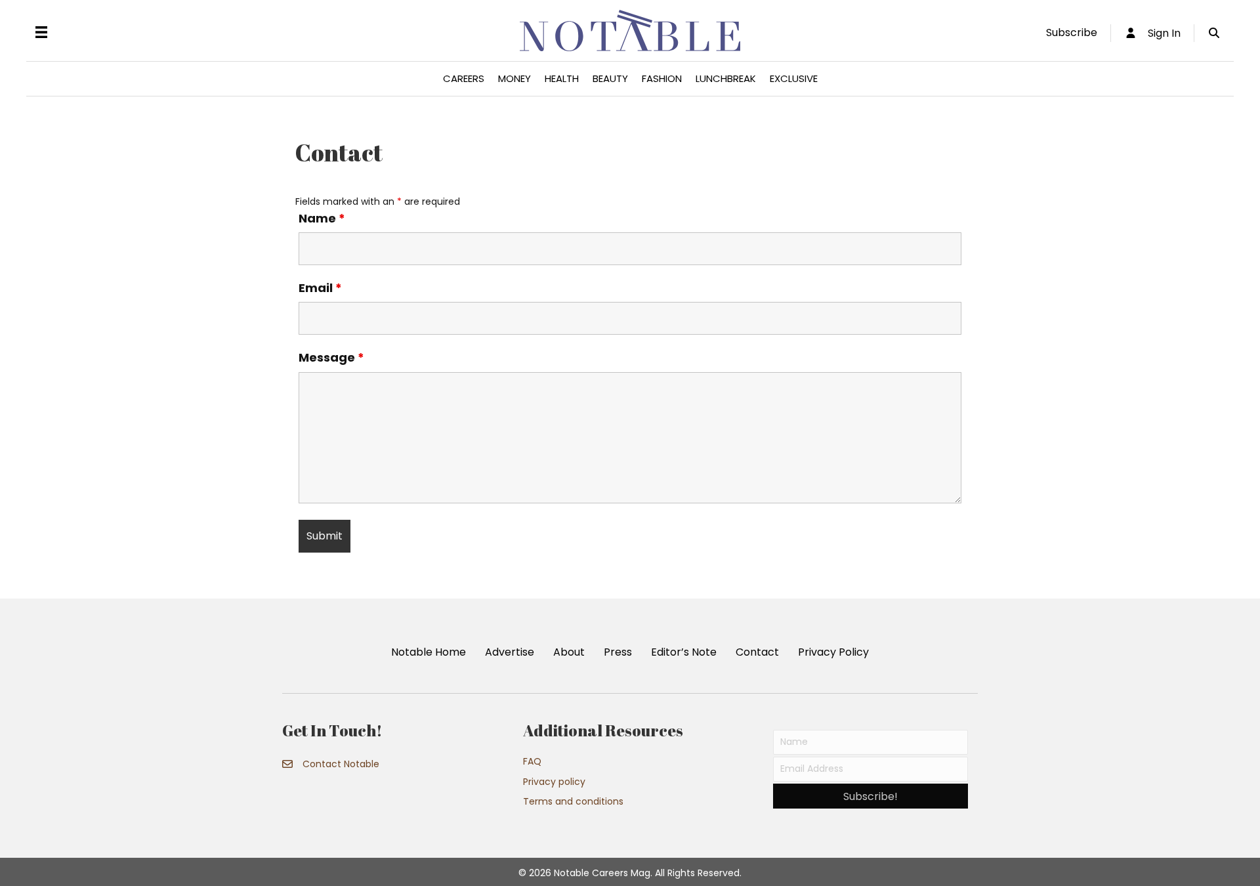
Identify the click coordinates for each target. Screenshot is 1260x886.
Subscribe (1071, 32)
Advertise (509, 652)
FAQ (532, 761)
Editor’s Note (684, 652)
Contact (757, 652)
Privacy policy (554, 781)
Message (331, 357)
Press (618, 652)
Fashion (662, 78)
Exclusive (794, 78)
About (569, 652)
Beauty (610, 78)
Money (514, 78)
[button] (870, 796)
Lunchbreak (726, 78)
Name (322, 218)
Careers (463, 78)
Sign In (1159, 33)
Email (320, 288)
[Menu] (41, 32)
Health (562, 78)
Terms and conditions (573, 801)
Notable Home (428, 652)
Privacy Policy (833, 652)
